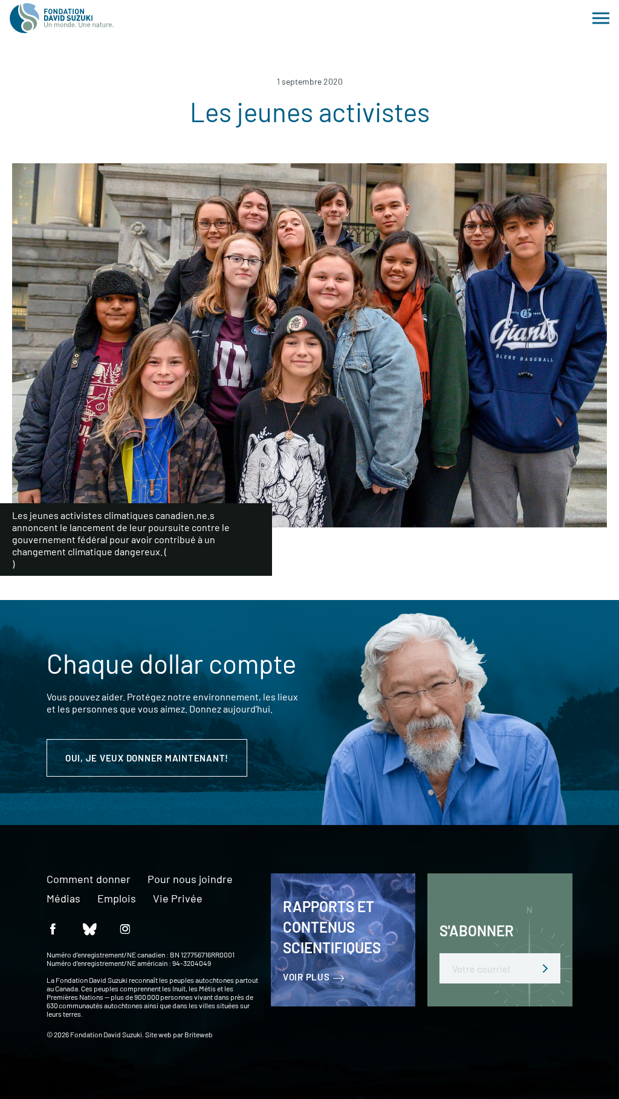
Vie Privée (178, 899)
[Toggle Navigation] (601, 18)
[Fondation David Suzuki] (62, 18)
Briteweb (198, 1034)
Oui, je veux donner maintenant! (146, 757)
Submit (545, 968)
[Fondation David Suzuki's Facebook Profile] (53, 928)
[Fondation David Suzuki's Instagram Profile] (125, 928)
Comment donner (89, 879)
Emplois (116, 899)
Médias (63, 899)
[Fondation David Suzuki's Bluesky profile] (89, 928)
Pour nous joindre (190, 879)
